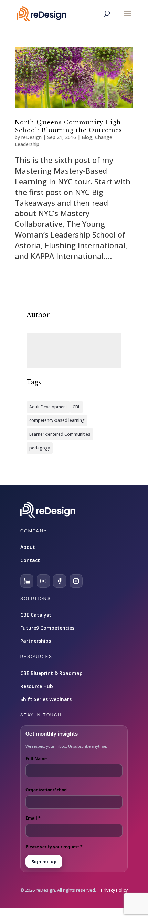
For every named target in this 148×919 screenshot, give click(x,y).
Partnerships (35, 641)
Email (33, 818)
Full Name (36, 759)
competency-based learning (57, 420)
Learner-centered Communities (60, 434)
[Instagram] (76, 581)
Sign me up (44, 862)
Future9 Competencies (47, 628)
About (27, 547)
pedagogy (39, 448)
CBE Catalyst (35, 614)
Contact (30, 560)
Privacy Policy (114, 890)
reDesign (31, 137)
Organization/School (46, 790)
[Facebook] (59, 581)
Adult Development (48, 407)
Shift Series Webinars (46, 699)
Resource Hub (36, 686)
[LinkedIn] (26, 581)
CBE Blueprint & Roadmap (51, 673)
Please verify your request (54, 847)
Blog (87, 137)
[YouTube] (43, 581)
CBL (76, 407)
